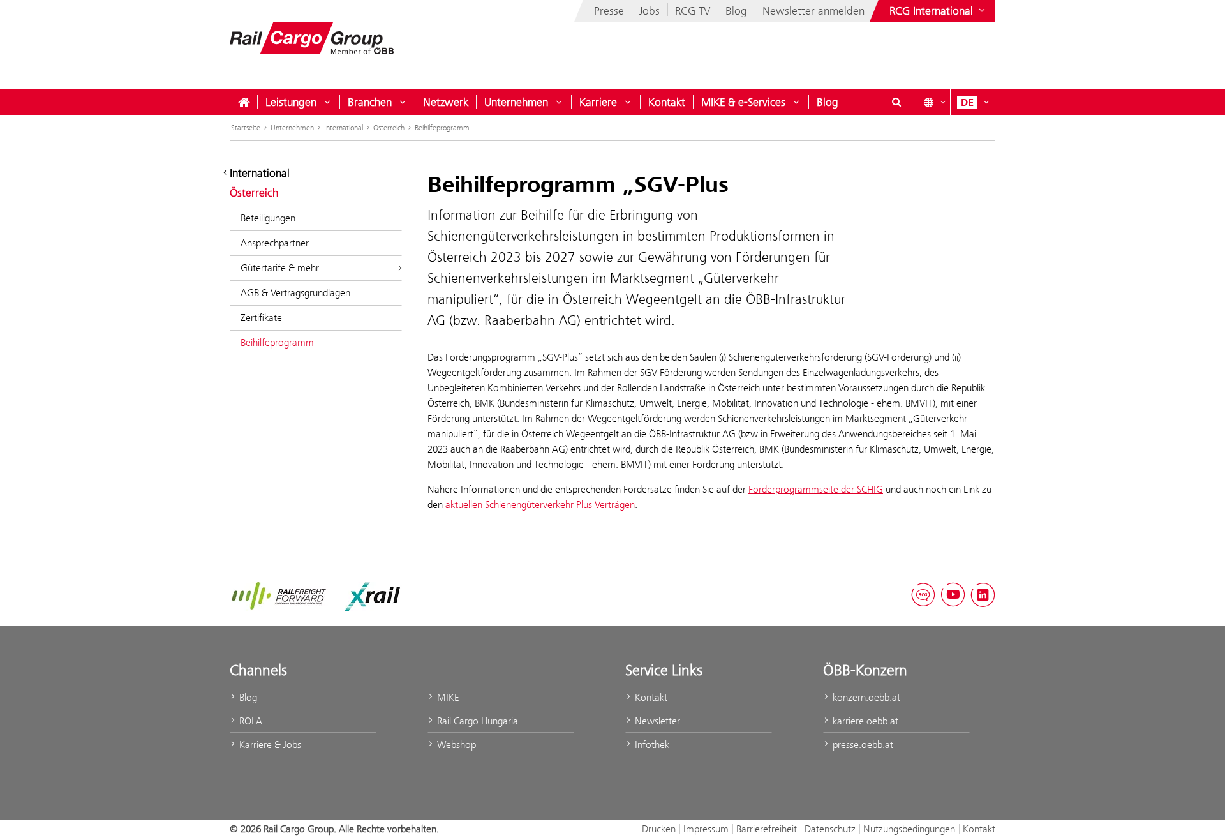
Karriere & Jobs (269, 745)
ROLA (249, 721)
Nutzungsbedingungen (909, 829)
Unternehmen (516, 102)
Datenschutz (830, 829)
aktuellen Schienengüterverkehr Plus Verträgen (540, 505)
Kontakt (666, 102)
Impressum (706, 829)
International (343, 127)
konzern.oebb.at (865, 697)
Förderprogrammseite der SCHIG (815, 489)
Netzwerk (445, 102)
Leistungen (290, 102)
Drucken (659, 829)
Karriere (598, 102)
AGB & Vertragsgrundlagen (295, 293)
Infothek (650, 745)
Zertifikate (261, 317)
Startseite (245, 127)
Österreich (389, 127)
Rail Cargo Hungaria (476, 721)
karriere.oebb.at (864, 721)
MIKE (446, 697)
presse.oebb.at (861, 745)
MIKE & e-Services (743, 102)
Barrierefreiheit (766, 829)
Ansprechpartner (275, 243)
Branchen (370, 102)
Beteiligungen (268, 218)
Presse (609, 10)
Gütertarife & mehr (280, 268)
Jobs (649, 10)
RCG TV (692, 10)
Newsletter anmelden (813, 10)
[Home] (243, 102)
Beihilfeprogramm (442, 127)
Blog (736, 10)
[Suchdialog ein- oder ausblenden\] (896, 102)
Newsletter (656, 721)
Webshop (455, 745)
